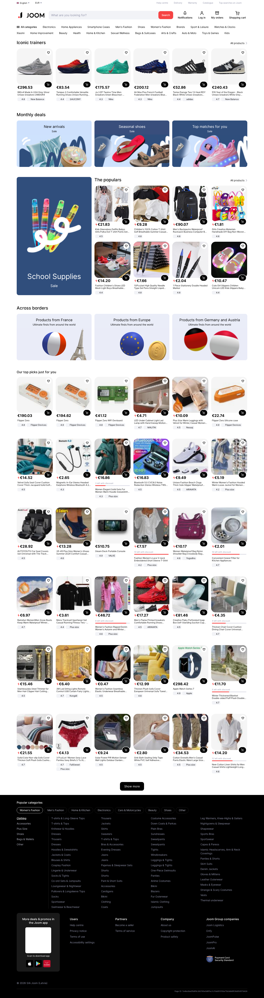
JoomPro (211, 942)
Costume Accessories (163, 818)
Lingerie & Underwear (64, 870)
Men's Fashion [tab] (55, 810)
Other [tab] (182, 810)
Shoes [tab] (167, 810)
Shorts (105, 870)
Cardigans (107, 891)
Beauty (63, 33)
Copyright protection (173, 930)
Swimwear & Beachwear (65, 906)
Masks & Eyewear (210, 884)
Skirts (104, 828)
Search (166, 15)
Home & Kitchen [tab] (80, 810)
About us (166, 925)
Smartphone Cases (98, 26)
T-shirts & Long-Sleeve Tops (68, 818)
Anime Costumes (160, 880)
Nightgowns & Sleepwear (215, 823)
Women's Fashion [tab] (30, 810)
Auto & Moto (189, 33)
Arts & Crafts (168, 33)
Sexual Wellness (120, 33)
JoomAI (210, 948)
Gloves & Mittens (210, 874)
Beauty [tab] (152, 810)
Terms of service (125, 930)
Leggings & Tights (161, 859)
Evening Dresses (111, 849)
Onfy (209, 930)
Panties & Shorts (210, 858)
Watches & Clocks (224, 26)
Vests (203, 895)
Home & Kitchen (95, 33)
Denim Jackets (209, 868)
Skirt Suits (206, 863)
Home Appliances (71, 26)
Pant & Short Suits (111, 880)
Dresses (56, 833)
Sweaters (106, 833)
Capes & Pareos (209, 844)
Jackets (105, 823)
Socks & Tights (60, 875)
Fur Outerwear (159, 896)
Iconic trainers (31, 42)
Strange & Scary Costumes (216, 889)
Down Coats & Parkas (163, 823)
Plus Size (22, 828)
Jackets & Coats (61, 854)
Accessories (24, 823)
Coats (104, 906)
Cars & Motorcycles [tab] (129, 810)
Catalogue (208, 2)
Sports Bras (207, 833)
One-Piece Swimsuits (163, 870)
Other (20, 844)
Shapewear (207, 828)
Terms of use (77, 936)
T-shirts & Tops (60, 823)
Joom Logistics (215, 925)
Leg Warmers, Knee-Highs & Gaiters (221, 818)
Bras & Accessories (112, 844)
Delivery (178, 2)
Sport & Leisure (200, 26)
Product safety (169, 936)
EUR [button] (37, 2)
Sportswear (58, 901)
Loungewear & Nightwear (66, 886)
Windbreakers (159, 854)
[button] (29, 963)
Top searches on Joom (230, 2)
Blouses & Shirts (60, 859)
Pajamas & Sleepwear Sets (116, 865)
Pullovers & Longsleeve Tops (68, 891)
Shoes (141, 26)
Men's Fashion (123, 26)
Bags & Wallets (25, 839)
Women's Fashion (161, 26)
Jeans (104, 854)
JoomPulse (212, 936)
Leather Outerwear (211, 879)
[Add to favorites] (48, 53)
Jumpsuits (157, 906)
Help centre (162, 2)
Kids (227, 33)
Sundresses (158, 833)
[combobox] (102, 15)
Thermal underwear (211, 900)
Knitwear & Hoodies (62, 828)
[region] (132, 75)
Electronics (49, 26)
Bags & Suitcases (145, 33)
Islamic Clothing (160, 901)
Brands (181, 26)
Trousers (56, 839)
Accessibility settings (82, 942)
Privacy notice (78, 930)
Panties (155, 875)
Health (77, 33)
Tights (154, 849)
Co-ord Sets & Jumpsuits (66, 880)
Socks (55, 896)
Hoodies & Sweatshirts (64, 849)
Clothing (21, 818)
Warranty (192, 2)
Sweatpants (158, 839)
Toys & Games (210, 33)
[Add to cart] (48, 84)
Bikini (104, 896)
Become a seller (124, 925)
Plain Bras (156, 828)
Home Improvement (41, 33)
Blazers (155, 891)
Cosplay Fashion (61, 865)
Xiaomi (20, 33)
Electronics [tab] (104, 810)
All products (237, 43)
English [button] (23, 3)
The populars (107, 179)
